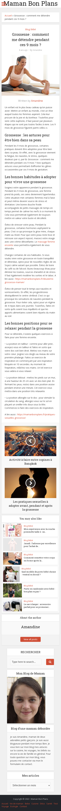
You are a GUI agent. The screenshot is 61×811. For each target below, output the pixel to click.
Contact (23, 806)
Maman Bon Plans (30, 3)
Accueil (8, 15)
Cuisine (34, 803)
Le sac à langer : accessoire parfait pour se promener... (37, 605)
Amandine (37, 50)
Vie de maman (16, 803)
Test (56, 803)
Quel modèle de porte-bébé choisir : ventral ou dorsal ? (39, 573)
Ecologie (14, 806)
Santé (49, 803)
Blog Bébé (30, 29)
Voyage (5, 806)
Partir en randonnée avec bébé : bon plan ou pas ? (39, 590)
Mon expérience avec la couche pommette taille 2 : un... (39, 530)
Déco (42, 803)
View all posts (30, 639)
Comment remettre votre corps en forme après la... (39, 559)
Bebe (27, 803)
